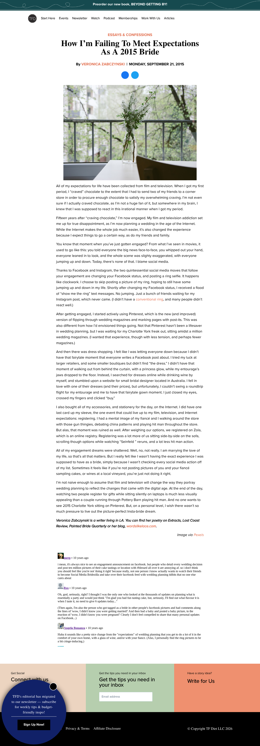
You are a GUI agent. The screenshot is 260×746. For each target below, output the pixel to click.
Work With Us (150, 18)
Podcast (109, 18)
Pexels (199, 535)
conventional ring (149, 299)
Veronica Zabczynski (103, 64)
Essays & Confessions (130, 35)
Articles (169, 18)
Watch (95, 18)
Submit (158, 696)
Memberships (128, 18)
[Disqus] (130, 599)
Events (63, 18)
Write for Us (201, 681)
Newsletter (79, 18)
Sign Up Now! (34, 725)
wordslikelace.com (141, 526)
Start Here (48, 18)
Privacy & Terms (77, 728)
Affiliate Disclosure (107, 728)
